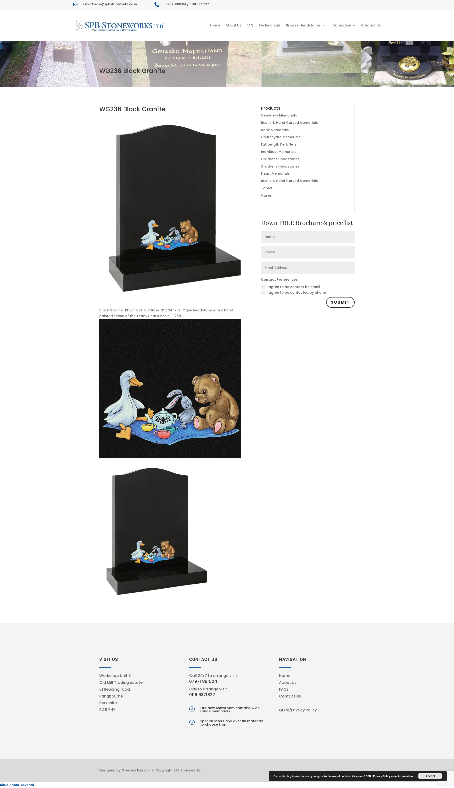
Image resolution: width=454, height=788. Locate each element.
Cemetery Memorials (279, 115)
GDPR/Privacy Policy (298, 710)
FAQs (284, 689)
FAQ (250, 25)
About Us (233, 25)
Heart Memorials (275, 173)
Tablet (266, 188)
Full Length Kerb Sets (279, 144)
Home (215, 25)
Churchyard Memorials (281, 137)
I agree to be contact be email (293, 286)
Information (341, 25)
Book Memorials (275, 130)
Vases (266, 195)
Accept (430, 776)
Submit (340, 302)
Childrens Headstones (280, 159)
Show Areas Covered (17, 785)
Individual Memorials (279, 151)
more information (402, 776)
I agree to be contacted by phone (296, 292)
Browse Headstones (303, 25)
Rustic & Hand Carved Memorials (289, 122)
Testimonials (270, 25)
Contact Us (371, 25)
